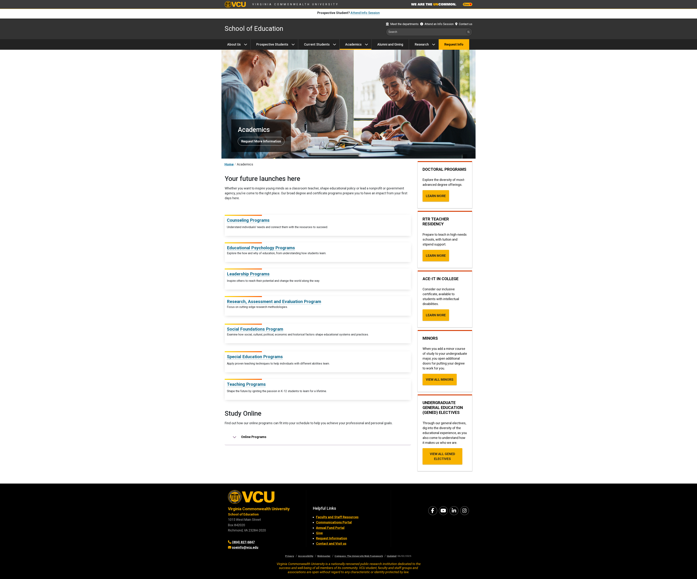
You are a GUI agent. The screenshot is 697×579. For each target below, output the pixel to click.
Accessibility (305, 556)
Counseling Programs (248, 220)
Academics (353, 44)
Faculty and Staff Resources (337, 517)
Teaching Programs (246, 384)
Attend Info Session (365, 13)
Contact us (465, 24)
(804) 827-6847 (243, 542)
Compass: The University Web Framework (359, 556)
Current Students (317, 44)
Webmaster (324, 556)
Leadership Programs (248, 274)
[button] (318, 437)
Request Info (453, 44)
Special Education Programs (255, 356)
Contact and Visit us (331, 543)
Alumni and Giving (390, 44)
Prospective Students (272, 44)
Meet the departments (404, 24)
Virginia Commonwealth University (295, 4)
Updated (391, 556)
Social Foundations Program (255, 329)
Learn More (436, 196)
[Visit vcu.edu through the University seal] (263, 498)
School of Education (254, 28)
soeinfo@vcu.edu (245, 547)
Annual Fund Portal (330, 528)
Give (466, 4)
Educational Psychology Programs (261, 247)
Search (392, 32)
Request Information (331, 538)
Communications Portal (334, 522)
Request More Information (261, 141)
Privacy (289, 556)
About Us (234, 44)
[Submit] (468, 31)
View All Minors (439, 379)
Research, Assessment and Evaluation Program (274, 301)
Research (422, 44)
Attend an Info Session (439, 24)
